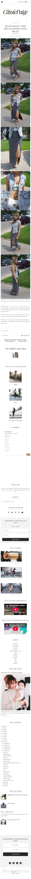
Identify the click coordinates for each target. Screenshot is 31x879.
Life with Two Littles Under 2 (12, 672)
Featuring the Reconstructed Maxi (11, 762)
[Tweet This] (22, 335)
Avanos (7, 437)
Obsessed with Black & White (17, 795)
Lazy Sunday (6, 761)
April (5, 785)
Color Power (6, 771)
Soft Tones (6, 773)
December (6, 743)
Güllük (6, 446)
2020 (3, 729)
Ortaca (6, 441)
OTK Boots (10, 803)
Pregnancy (15, 649)
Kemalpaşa (7, 447)
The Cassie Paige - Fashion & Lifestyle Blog (17, 870)
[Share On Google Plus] (26, 335)
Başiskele (7, 444)
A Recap (5, 757)
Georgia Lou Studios (22, 871)
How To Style (15, 645)
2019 (3, 731)
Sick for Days (6, 778)
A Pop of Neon (6, 775)
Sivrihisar (7, 451)
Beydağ (7, 442)
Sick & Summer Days (8, 780)
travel (15, 661)
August (5, 750)
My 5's (15, 648)
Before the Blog (7, 756)
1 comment (5, 335)
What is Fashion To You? (15, 651)
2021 (3, 728)
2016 (3, 736)
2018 (3, 733)
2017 (3, 735)
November (6, 745)
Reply (28, 454)
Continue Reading (5, 716)
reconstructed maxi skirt (14, 306)
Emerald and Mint (7, 777)
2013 (3, 742)
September (6, 749)
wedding (15, 663)
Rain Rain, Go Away (13, 819)
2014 (3, 740)
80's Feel (5, 768)
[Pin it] (28, 335)
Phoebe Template (6, 871)
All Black (5, 764)
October (6, 747)
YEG (15, 652)
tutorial (28, 306)
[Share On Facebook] (24, 335)
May (5, 784)
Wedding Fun (6, 754)
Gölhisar (7, 439)
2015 (3, 738)
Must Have (15, 646)
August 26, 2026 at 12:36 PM (11, 433)
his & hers (15, 654)
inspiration (15, 657)
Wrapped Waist (7, 759)
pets (15, 660)
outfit (15, 658)
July (5, 752)
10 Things (15, 643)
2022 (3, 726)
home (15, 655)
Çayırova (7, 449)
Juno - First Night (7, 812)
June (5, 782)
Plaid (4, 770)
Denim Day (6, 766)
